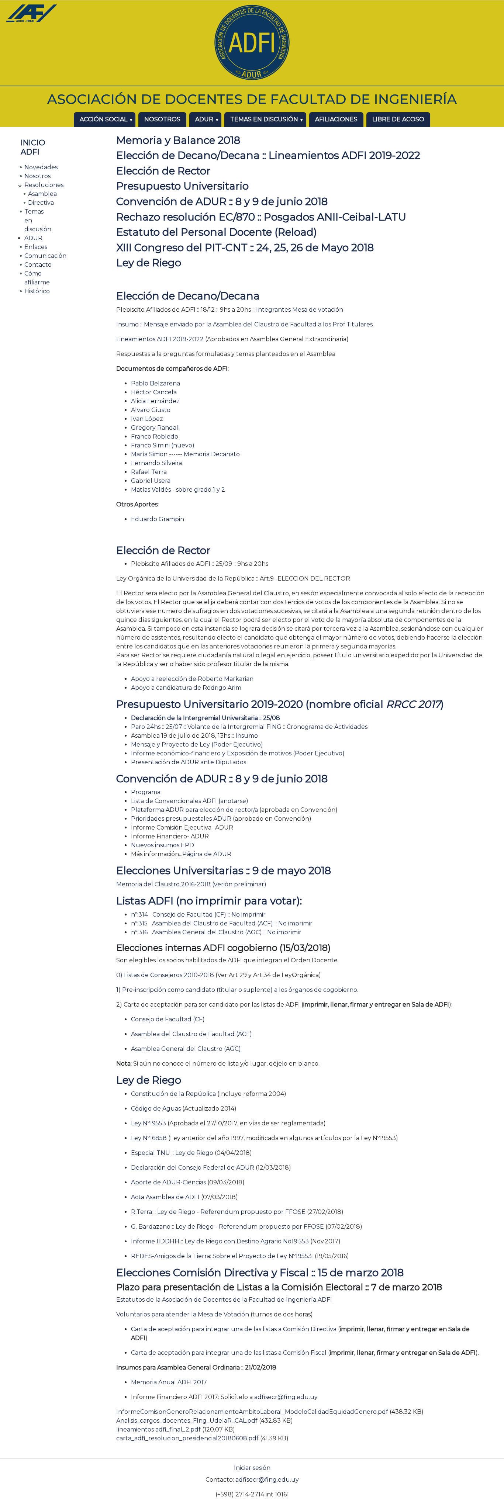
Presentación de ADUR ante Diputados (188, 762)
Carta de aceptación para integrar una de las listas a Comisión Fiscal (229, 1352)
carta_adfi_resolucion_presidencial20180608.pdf (187, 1438)
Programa (145, 792)
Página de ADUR (206, 854)
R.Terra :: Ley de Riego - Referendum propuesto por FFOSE (218, 1211)
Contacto (38, 264)
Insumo (246, 735)
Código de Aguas (156, 1108)
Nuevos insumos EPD (162, 845)
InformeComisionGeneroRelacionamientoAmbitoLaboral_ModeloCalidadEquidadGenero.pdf (252, 1411)
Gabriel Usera (150, 480)
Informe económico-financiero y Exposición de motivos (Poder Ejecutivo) (238, 753)
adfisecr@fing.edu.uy (286, 1397)
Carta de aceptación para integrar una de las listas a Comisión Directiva (233, 1329)
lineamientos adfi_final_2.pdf (158, 1429)
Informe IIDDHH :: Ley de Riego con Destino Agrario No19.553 (220, 1241)
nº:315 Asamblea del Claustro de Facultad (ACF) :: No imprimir (222, 923)
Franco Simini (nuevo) (162, 445)
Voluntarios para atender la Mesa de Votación (182, 1314)
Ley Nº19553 (148, 1123)
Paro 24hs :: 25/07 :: (159, 726)
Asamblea (42, 193)
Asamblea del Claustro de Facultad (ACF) (191, 1034)
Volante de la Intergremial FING (234, 726)
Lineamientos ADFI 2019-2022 (160, 339)
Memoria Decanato (212, 454)
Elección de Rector (163, 171)
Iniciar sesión (252, 1467)
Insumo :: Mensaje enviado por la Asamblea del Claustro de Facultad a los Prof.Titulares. (245, 324)
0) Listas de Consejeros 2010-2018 (165, 975)
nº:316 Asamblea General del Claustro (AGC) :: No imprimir (216, 932)
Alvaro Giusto (150, 409)
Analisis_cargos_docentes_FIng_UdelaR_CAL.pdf (187, 1420)
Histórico (37, 291)
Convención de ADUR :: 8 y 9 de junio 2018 (222, 201)
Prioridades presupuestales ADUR (182, 818)
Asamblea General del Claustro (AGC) (186, 1048)
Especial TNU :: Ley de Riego (172, 1152)
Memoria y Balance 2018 (178, 140)
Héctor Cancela (154, 392)
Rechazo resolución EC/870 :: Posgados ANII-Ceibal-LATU (261, 217)
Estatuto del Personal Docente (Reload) (216, 232)
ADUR (204, 119)
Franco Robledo (154, 436)
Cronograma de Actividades (327, 726)
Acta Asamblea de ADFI (165, 1197)
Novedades (41, 167)
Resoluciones (43, 184)
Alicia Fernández (155, 401)
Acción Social (103, 119)
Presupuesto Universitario (182, 186)
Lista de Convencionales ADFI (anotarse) (189, 800)
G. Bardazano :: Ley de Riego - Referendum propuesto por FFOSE (227, 1226)
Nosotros (162, 119)
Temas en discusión (264, 119)
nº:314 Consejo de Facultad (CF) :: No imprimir (198, 914)
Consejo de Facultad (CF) (168, 1019)
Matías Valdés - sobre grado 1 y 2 (178, 489)
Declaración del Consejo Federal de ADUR (192, 1167)
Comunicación (45, 255)
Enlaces (35, 246)
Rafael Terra (149, 471)
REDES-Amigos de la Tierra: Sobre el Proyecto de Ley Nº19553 (221, 1256)
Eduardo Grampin (157, 519)
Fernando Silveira (156, 463)
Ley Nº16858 (149, 1138)
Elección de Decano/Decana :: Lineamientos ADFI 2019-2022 (268, 155)
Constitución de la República (173, 1093)
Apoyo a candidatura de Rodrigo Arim (186, 687)
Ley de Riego (148, 262)
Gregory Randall (155, 427)
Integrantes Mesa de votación (299, 309)
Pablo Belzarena (155, 383)
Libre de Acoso (398, 119)
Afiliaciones (336, 119)
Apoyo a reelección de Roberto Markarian (192, 678)
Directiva (41, 202)
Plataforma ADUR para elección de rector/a (194, 809)
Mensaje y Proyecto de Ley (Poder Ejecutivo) (197, 744)
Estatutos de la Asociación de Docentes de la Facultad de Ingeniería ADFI (224, 1299)
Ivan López (147, 418)
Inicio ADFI (33, 147)
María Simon (149, 454)
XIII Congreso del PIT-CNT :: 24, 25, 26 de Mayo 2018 (245, 247)
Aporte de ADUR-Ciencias (168, 1182)
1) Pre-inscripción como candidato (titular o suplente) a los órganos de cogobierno (236, 989)
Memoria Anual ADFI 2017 (169, 1382)
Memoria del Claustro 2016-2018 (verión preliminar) (191, 884)
